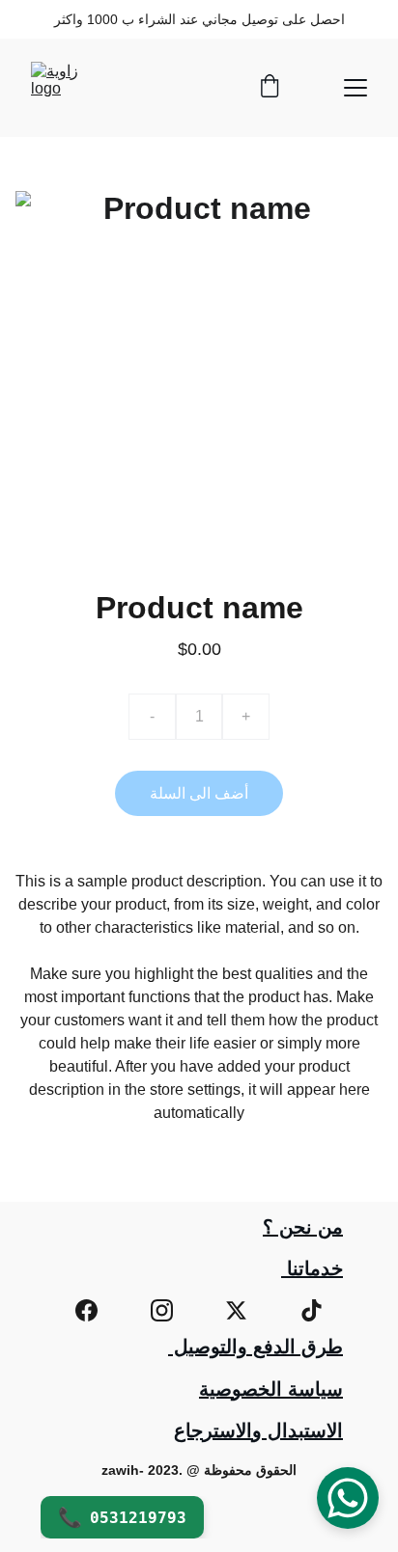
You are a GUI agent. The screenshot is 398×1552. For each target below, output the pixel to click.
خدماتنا (312, 1268)
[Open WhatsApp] (348, 1498)
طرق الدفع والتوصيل (255, 1346)
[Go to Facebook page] (86, 1310)
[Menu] (355, 87)
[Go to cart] (269, 87)
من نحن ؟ (303, 1227)
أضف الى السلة (199, 793)
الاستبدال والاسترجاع (258, 1430)
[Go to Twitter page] (236, 1310)
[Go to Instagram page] (162, 1310)
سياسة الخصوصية (271, 1389)
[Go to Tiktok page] (311, 1310)
